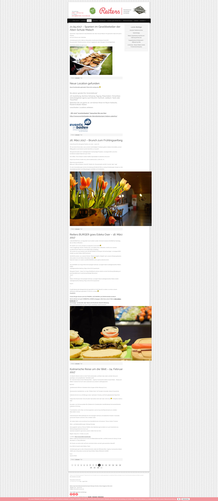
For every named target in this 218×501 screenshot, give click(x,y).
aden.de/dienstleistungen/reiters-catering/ (101, 116)
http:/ (71, 116)
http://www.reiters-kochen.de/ (83, 436)
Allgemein (77, 77)
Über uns (75, 21)
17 (94, 467)
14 (116, 465)
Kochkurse (102, 20)
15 (120, 465)
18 (98, 467)
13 (113, 465)
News (89, 20)
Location (83, 20)
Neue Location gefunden (84, 83)
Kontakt (141, 21)
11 (106, 465)
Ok (178, 499)
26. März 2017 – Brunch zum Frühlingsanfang (96, 140)
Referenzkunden (127, 20)
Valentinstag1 (136, 33)
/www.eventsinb (79, 116)
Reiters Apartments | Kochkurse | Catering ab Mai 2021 (136, 36)
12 (109, 465)
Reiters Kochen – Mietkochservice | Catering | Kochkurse (109, 10)
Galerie (136, 20)
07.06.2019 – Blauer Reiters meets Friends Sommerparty (136, 45)
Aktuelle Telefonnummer (136, 30)
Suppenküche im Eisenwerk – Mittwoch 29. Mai (136, 41)
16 (91, 467)
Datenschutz (101, 496)
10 (102, 465)
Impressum (94, 496)
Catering (95, 20)
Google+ (90, 496)
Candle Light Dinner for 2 (114, 20)
